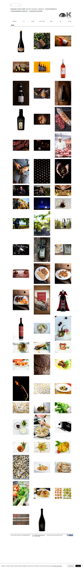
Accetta (78, 566)
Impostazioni (71, 566)
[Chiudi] (82, 566)
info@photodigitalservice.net (40, 535)
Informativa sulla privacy (57, 566)
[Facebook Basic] (67, 535)
